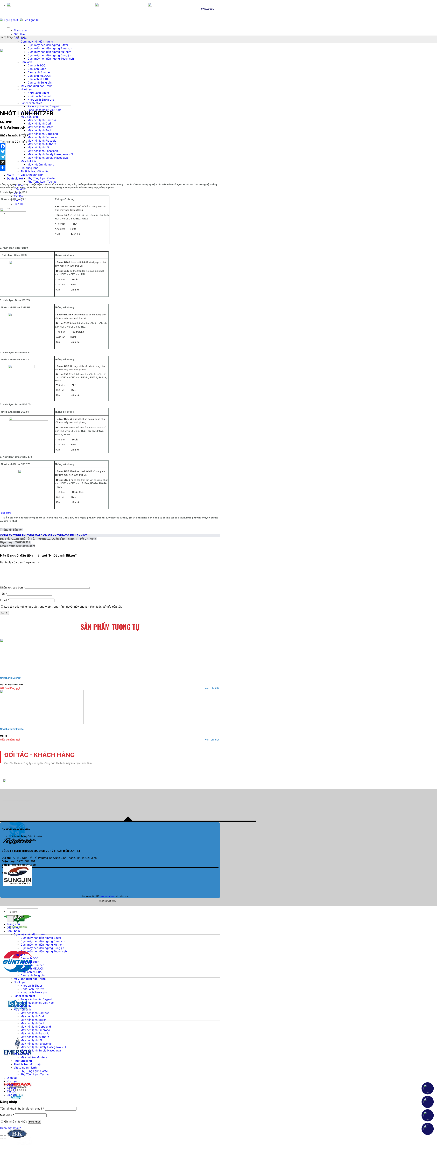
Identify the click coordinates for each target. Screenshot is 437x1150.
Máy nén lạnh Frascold (42, 140)
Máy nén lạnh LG (38, 147)
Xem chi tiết (212, 688)
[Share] (110, 168)
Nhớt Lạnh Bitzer (31, 985)
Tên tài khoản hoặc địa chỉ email (22, 1108)
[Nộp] (10, 918)
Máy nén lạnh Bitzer (40, 127)
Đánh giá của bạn (12, 562)
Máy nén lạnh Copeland (42, 133)
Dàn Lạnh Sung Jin (32, 975)
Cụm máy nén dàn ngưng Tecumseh (43, 951)
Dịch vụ (12, 1077)
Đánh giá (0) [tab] (15, 178)
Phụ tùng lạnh (29, 168)
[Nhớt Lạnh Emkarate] (42, 723)
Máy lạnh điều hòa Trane (30, 978)
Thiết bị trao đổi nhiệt (35, 171)
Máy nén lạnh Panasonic (43, 151)
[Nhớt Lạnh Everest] (25, 672)
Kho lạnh (12, 1081)
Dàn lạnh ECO (29, 958)
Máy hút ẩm (28, 161)
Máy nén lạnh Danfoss (41, 120)
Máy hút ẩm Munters (40, 164)
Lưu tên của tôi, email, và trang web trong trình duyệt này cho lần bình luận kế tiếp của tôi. (63, 606)
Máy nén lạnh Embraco (42, 137)
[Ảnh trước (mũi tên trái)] (1, 1138)
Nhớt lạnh (19, 37)
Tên (3, 593)
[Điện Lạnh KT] (20, 20)
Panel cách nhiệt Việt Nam (44, 110)
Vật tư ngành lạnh (32, 174)
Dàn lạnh (19, 955)
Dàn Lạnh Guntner (32, 965)
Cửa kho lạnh (22, 1006)
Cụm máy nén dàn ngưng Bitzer (47, 45)
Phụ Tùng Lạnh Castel (41, 178)
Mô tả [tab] (10, 175)
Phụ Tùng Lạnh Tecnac (42, 181)
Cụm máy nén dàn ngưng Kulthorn (42, 944)
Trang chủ (20, 30)
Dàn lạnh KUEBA (31, 972)
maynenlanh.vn (107, 896)
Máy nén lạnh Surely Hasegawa (47, 157)
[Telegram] (110, 157)
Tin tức (11, 1091)
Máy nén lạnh (22, 1009)
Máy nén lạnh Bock (39, 130)
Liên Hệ (12, 1095)
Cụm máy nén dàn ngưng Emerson (49, 48)
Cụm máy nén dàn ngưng (37, 41)
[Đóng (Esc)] (1, 1135)
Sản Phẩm (13, 931)
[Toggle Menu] (8, 27)
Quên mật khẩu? (10, 1128)
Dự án (11, 1084)
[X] (110, 162)
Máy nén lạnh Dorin (39, 123)
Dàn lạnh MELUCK (32, 968)
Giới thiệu (20, 34)
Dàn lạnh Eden (29, 961)
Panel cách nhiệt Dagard (43, 106)
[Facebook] (110, 146)
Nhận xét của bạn (12, 587)
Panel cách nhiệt (24, 995)
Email (4, 600)
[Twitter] (110, 151)
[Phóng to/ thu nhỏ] (5, 1135)
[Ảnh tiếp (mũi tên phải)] (5, 1138)
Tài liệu (11, 1088)
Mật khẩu (7, 1115)
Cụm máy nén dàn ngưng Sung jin (42, 948)
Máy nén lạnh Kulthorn (41, 144)
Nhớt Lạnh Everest (10, 677)
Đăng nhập (34, 1121)
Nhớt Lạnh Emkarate (12, 729)
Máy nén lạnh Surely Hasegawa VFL (50, 154)
